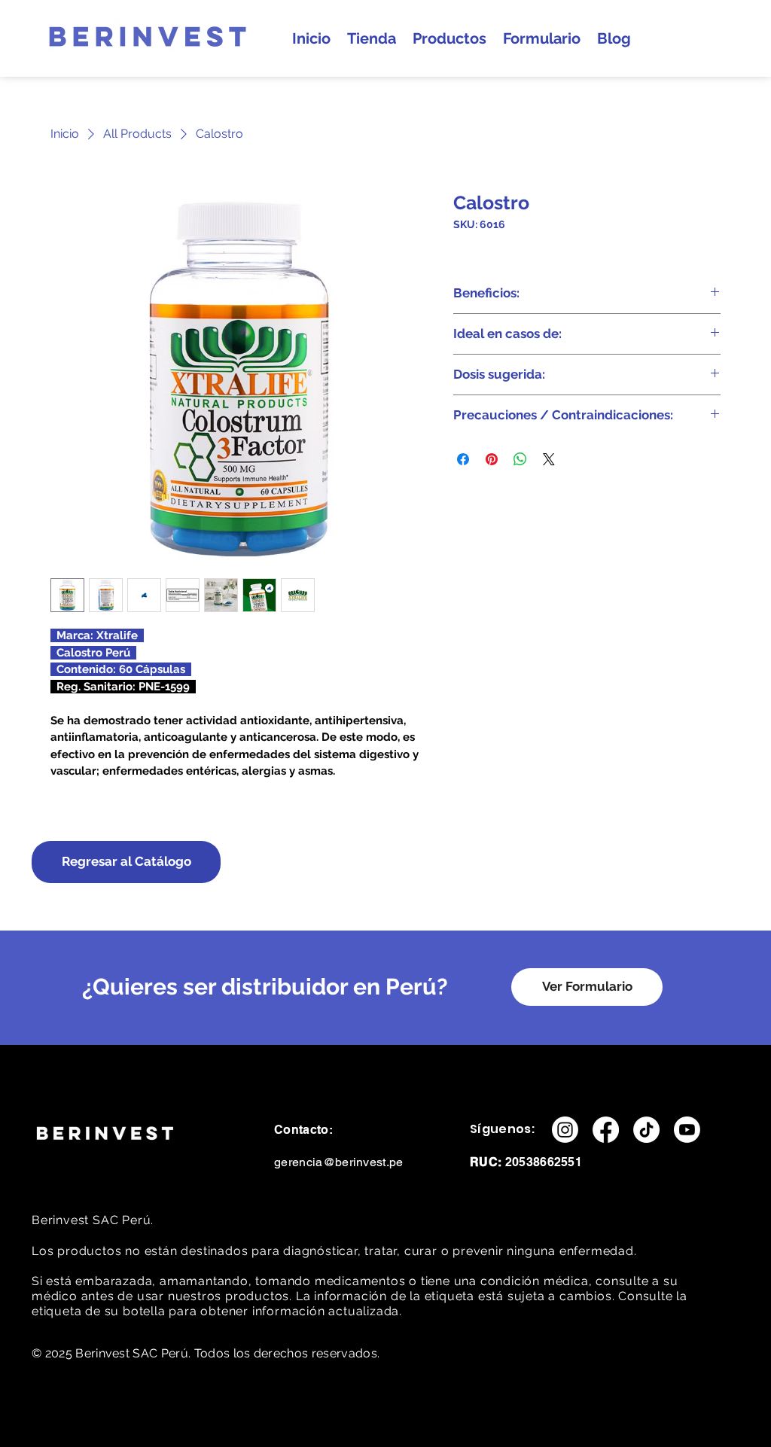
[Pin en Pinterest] (492, 459)
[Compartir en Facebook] (463, 459)
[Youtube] (687, 1129)
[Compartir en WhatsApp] (520, 459)
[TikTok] (646, 1129)
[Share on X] (549, 459)
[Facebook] (606, 1129)
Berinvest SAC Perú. (94, 1220)
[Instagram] (565, 1129)
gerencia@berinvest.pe (339, 1162)
